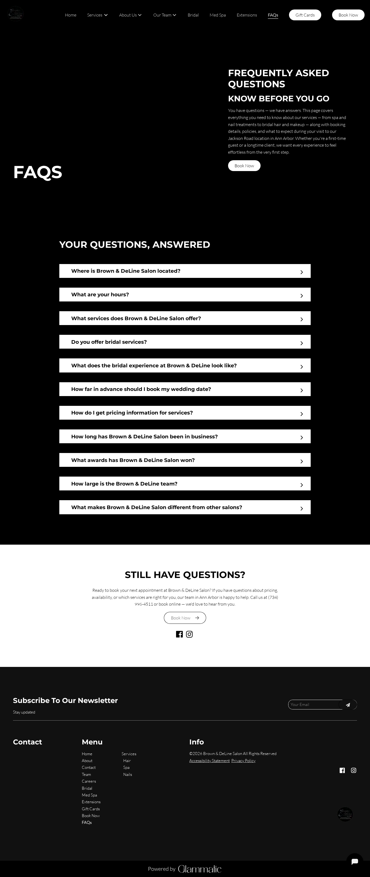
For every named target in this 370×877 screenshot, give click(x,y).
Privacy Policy (243, 760)
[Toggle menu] (105, 15)
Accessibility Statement (209, 760)
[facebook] (180, 635)
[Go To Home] (16, 15)
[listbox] (131, 15)
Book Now (348, 15)
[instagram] (190, 635)
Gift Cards (305, 15)
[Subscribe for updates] (348, 704)
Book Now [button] (244, 165)
